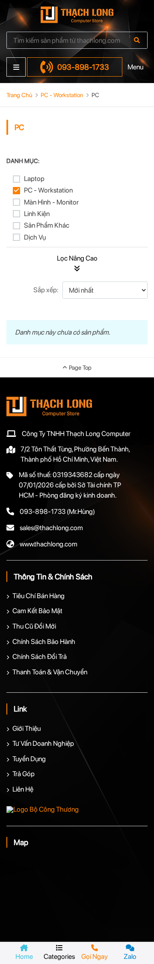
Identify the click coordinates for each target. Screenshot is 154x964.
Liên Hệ (22, 789)
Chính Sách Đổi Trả (39, 657)
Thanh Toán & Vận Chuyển (49, 672)
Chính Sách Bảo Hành (43, 642)
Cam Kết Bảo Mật (37, 611)
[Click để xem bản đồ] (77, 894)
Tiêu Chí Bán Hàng (38, 596)
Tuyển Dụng (29, 759)
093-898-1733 (83, 66)
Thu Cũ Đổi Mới (34, 626)
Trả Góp (23, 774)
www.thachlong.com (48, 544)
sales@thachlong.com (51, 528)
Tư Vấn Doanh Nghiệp (43, 743)
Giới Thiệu (26, 728)
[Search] (137, 40)
